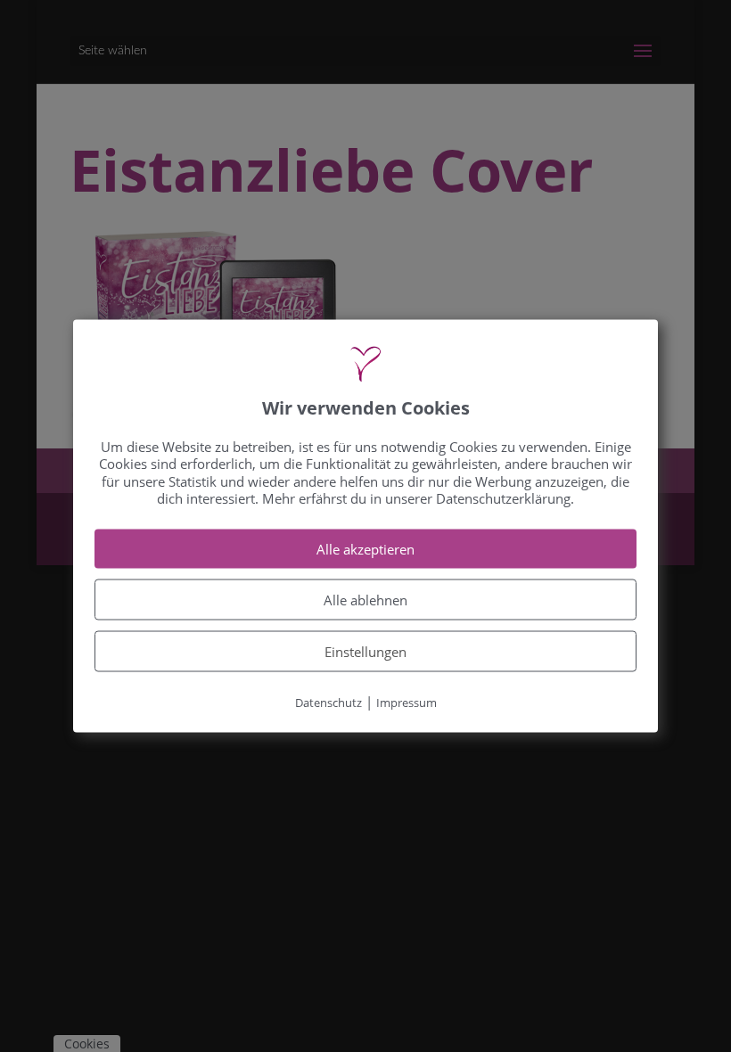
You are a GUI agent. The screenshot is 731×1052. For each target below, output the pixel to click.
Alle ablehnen (365, 599)
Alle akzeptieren (365, 548)
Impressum (406, 702)
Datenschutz (328, 702)
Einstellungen (365, 651)
